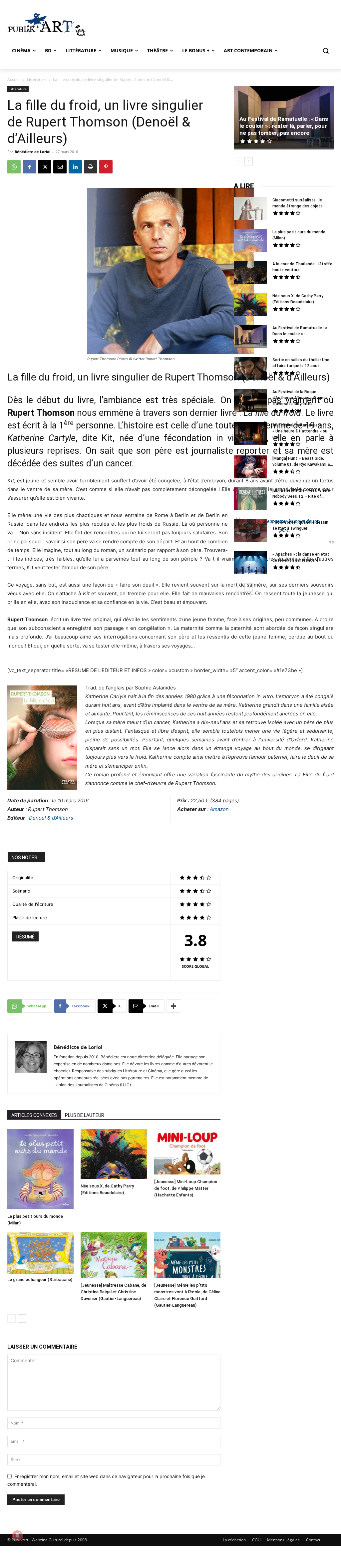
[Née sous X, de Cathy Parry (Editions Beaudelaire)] (114, 1154)
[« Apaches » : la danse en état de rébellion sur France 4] (250, 563)
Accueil (14, 79)
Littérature (37, 79)
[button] (326, 51)
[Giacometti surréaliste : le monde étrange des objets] (250, 209)
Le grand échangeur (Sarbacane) (39, 1279)
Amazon (219, 809)
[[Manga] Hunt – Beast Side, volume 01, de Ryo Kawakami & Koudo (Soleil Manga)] (250, 467)
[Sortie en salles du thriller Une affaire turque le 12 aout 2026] (250, 369)
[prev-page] (11, 1318)
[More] (174, 1006)
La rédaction (234, 1540)
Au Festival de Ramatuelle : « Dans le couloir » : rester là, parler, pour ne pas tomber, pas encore (283, 126)
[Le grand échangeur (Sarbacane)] (40, 1253)
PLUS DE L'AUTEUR (84, 1115)
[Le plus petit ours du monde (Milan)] (40, 1170)
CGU (256, 1540)
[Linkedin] (75, 166)
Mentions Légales (283, 1540)
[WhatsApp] (14, 166)
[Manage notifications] (17, 1535)
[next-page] (22, 1318)
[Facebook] (29, 166)
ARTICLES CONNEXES (34, 1115)
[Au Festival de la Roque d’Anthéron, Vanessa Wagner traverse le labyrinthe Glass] (250, 401)
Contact (313, 1540)
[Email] (60, 166)
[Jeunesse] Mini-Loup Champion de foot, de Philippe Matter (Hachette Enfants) (185, 1188)
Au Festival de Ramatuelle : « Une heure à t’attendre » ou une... (299, 431)
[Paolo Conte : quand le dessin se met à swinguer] (250, 531)
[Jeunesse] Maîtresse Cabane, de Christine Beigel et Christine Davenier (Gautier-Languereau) (113, 1292)
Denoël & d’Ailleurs (51, 818)
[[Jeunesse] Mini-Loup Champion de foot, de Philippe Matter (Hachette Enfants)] (187, 1152)
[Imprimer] (90, 166)
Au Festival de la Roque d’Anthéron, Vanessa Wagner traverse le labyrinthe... (299, 397)
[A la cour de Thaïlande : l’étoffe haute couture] (250, 273)
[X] (44, 166)
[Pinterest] (106, 166)
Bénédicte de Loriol (32, 151)
